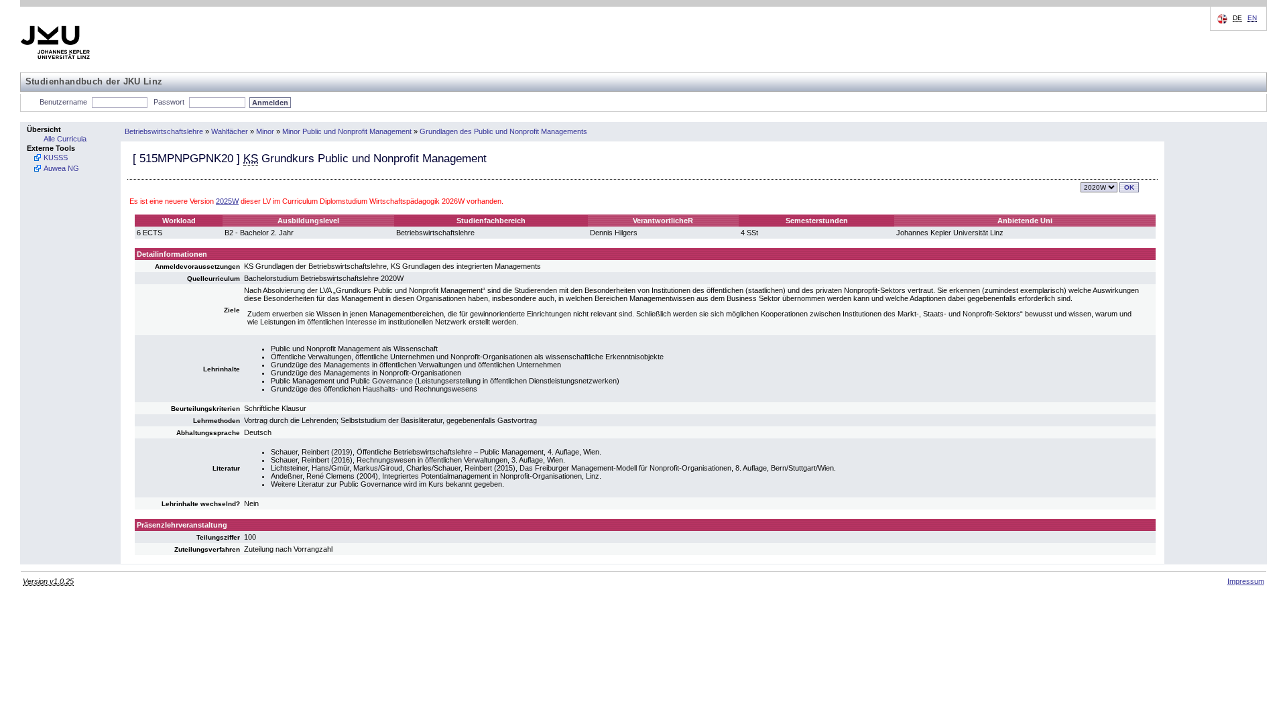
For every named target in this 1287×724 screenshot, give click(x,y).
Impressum (1245, 581)
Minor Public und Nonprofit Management (347, 131)
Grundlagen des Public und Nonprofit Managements (503, 131)
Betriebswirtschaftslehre (164, 131)
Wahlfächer (229, 131)
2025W (227, 201)
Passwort (169, 102)
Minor (265, 131)
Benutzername (63, 102)
